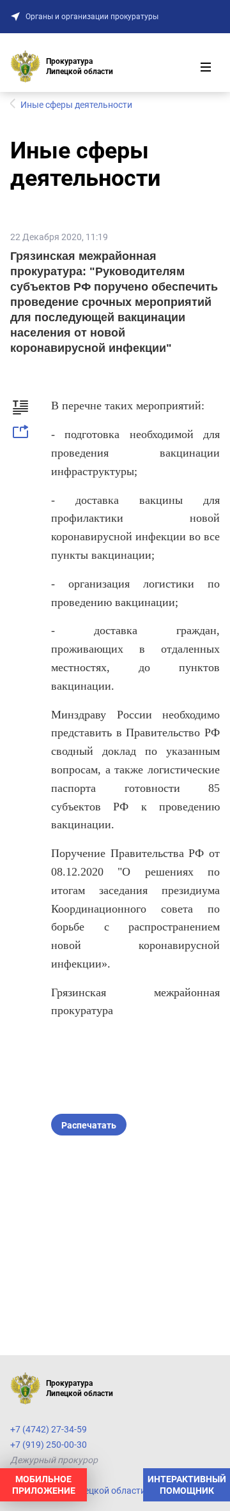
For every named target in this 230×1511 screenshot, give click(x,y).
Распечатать (88, 1125)
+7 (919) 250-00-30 (48, 1444)
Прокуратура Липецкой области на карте (96, 1490)
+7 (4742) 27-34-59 (48, 1429)
